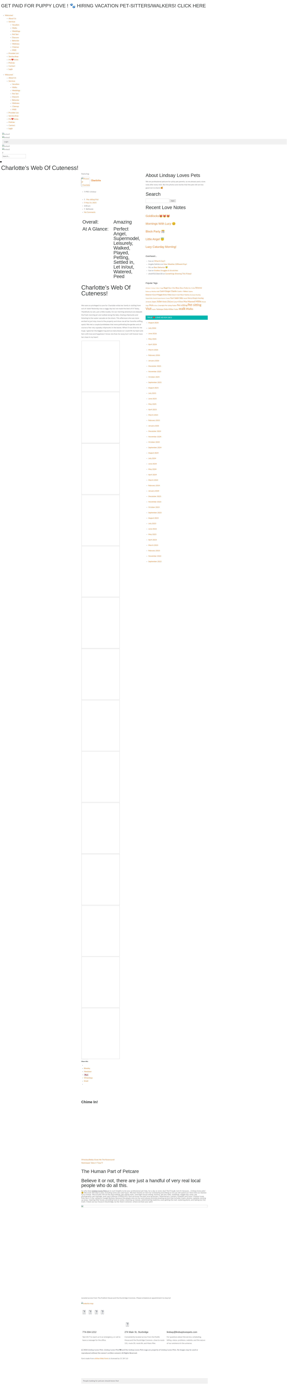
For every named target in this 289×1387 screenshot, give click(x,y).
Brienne (198, 288)
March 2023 (153, 545)
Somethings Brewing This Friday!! (178, 274)
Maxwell (191, 302)
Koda (164, 302)
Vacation (15, 25)
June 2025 (152, 399)
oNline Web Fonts (101, 1358)
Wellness (15, 44)
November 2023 (154, 502)
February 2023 (154, 551)
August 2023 (153, 518)
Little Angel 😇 (155, 239)
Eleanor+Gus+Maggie (154, 295)
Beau (178, 288)
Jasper (154, 302)
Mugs (147, 305)
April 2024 (152, 475)
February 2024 (154, 485)
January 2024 (153, 491)
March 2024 (153, 480)
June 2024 (152, 464)
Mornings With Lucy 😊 (161, 223)
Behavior (15, 41)
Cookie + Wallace (182, 291)
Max (185, 302)
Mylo (151, 305)
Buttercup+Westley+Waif (152, 291)
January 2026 (153, 361)
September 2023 (154, 513)
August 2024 (153, 453)
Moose (204, 301)
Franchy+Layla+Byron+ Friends (161, 298)
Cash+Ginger (165, 291)
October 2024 (154, 442)
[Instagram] (102, 1312)
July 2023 (152, 523)
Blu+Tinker (191, 288)
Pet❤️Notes (13, 60)
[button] (144, 152)
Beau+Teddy (184, 288)
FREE (14, 50)
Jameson (148, 302)
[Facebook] (84, 1312)
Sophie (154, 309)
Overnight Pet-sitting (165, 305)
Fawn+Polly (149, 298)
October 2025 (154, 377)
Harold (185, 298)
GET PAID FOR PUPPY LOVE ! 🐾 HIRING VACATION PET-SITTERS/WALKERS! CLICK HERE (103, 5)
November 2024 (154, 437)
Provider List (14, 53)
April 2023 (152, 540)
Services (12, 22)
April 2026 (152, 344)
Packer (174, 305)
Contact (12, 66)
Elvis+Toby (167, 295)
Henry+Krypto (193, 298)
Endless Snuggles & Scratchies (166, 270)
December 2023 (154, 496)
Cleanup (15, 47)
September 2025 (154, 382)
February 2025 (154, 420)
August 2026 (153, 323)
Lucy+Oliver (178, 302)
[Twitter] (90, 1312)
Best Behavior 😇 (161, 267)
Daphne (191, 291)
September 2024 (154, 447)
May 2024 (152, 469)
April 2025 (152, 409)
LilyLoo (170, 302)
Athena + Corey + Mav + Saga (154, 288)
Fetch (172, 201)
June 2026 (152, 333)
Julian (159, 301)
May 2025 (152, 404)
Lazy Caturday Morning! (161, 247)
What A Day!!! (159, 261)
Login (11, 69)
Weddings (16, 31)
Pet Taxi (15, 34)
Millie (198, 301)
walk (182, 308)
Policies (12, 63)
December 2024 (154, 431)
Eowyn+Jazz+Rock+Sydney (181, 295)
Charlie (174, 291)
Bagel (166, 288)
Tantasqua (159, 309)
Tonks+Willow (169, 309)
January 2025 (153, 426)
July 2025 (152, 393)
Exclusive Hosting (195, 295)
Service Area (13, 56)
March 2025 (153, 415)
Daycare (15, 37)
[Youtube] (96, 1312)
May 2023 (152, 534)
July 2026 (152, 328)
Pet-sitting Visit (92, 199)
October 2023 (154, 507)
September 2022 (154, 561)
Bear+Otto (171, 288)
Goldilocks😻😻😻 (158, 216)
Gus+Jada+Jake (176, 298)
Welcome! (9, 15)
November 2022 (154, 556)
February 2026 (154, 355)
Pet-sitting (182, 305)
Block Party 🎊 (155, 231)
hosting (201, 298)
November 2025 (154, 371)
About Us (12, 18)
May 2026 (152, 339)
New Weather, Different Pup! (175, 264)
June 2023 (152, 529)
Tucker (176, 309)
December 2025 (154, 366)
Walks (14, 28)
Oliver (156, 305)
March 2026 (153, 350)
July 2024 (152, 458)
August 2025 (153, 388)
